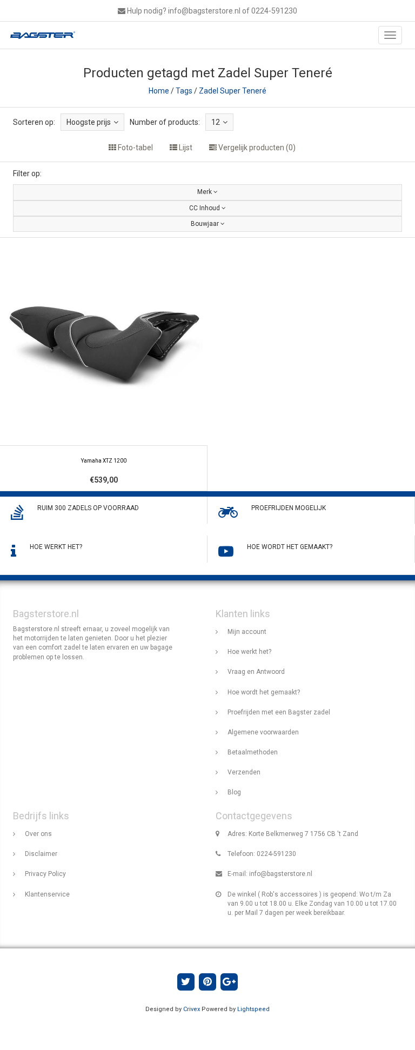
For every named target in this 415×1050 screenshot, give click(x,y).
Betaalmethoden (252, 752)
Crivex (191, 1009)
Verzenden (243, 772)
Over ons (38, 834)
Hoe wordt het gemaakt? (263, 692)
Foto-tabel (134, 147)
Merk (205, 192)
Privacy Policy (45, 874)
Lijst (184, 147)
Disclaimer (41, 854)
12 (215, 122)
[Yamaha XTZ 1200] (104, 364)
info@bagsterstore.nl (280, 874)
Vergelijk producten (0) (256, 147)
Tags (184, 90)
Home (159, 90)
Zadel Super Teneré (232, 90)
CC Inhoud (205, 208)
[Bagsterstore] (40, 35)
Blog (234, 792)
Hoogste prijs (88, 122)
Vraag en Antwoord (256, 672)
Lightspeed (253, 1009)
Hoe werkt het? (249, 652)
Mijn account (246, 632)
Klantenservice (47, 894)
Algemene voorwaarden (263, 732)
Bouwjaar (205, 224)
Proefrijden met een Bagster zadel (278, 712)
